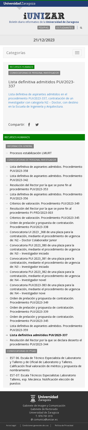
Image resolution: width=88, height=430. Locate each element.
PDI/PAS (44, 27)
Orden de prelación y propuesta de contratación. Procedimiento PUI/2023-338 (42, 225)
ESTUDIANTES (64, 27)
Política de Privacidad (64, 425)
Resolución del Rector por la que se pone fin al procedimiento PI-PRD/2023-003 (40, 210)
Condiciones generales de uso (36, 425)
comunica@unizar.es (46, 419)
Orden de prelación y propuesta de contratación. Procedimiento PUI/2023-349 (42, 300)
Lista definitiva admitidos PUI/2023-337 (38, 335)
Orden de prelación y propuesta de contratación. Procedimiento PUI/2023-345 (42, 319)
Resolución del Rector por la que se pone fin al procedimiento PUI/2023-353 (40, 187)
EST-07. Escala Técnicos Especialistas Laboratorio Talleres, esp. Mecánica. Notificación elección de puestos (43, 379)
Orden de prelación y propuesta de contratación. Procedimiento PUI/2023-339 (42, 309)
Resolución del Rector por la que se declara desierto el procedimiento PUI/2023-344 (46, 342)
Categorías (15, 52)
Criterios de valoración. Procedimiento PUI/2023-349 (44, 203)
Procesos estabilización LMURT (31, 153)
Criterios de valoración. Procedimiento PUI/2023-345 (44, 218)
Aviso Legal (11, 425)
